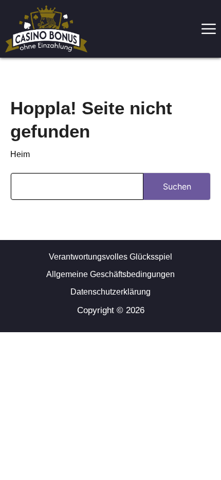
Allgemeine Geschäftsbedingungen (110, 274)
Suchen (177, 186)
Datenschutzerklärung (110, 291)
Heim (20, 154)
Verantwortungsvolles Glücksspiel (110, 256)
